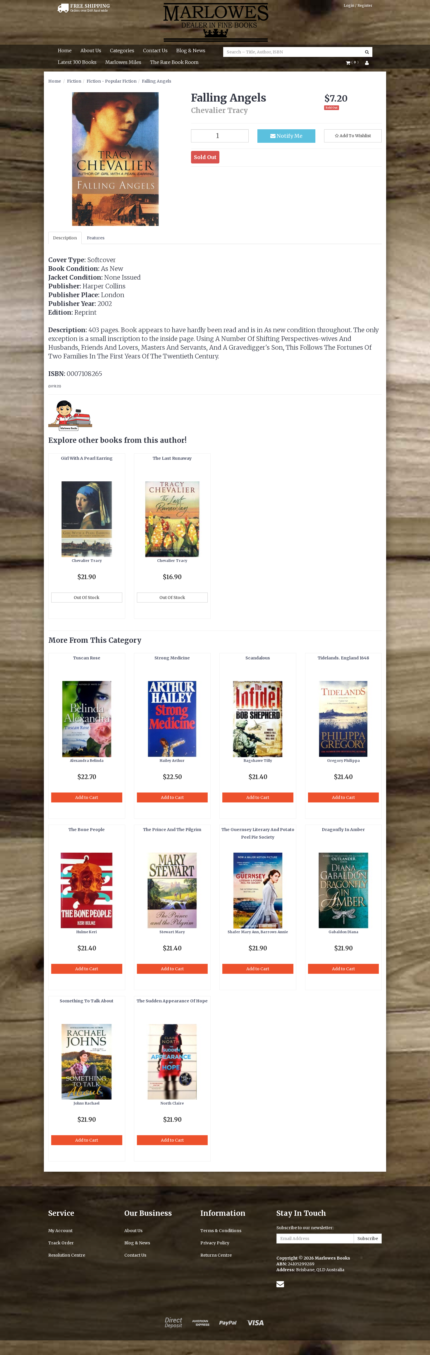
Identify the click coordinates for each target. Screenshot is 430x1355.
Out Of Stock (86, 597)
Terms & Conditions (220, 1230)
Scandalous (257, 658)
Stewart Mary (172, 932)
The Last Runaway (172, 458)
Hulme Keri (86, 932)
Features (95, 238)
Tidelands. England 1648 (343, 658)
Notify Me (289, 136)
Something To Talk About (86, 1001)
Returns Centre (216, 1255)
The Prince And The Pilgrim (172, 829)
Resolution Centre (66, 1255)
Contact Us (155, 50)
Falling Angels (156, 81)
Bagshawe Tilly (258, 760)
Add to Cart (86, 797)
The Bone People (86, 829)
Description (65, 238)
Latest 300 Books (77, 62)
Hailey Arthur (172, 760)
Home (65, 50)
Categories (122, 50)
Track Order (61, 1243)
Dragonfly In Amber (343, 829)
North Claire (172, 1103)
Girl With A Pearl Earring (87, 458)
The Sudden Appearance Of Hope (172, 1001)
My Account (60, 1230)
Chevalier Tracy (87, 560)
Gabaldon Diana (343, 932)
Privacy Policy (214, 1243)
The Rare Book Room (174, 62)
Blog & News (190, 50)
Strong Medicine (172, 658)
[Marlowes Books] (215, 22)
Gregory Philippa (343, 760)
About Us (90, 50)
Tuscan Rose (86, 658)
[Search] (367, 52)
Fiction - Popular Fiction (112, 81)
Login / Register (358, 5)
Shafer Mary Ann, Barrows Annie (258, 932)
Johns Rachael (86, 1103)
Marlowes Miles (123, 62)
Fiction (74, 81)
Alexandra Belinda (87, 760)
